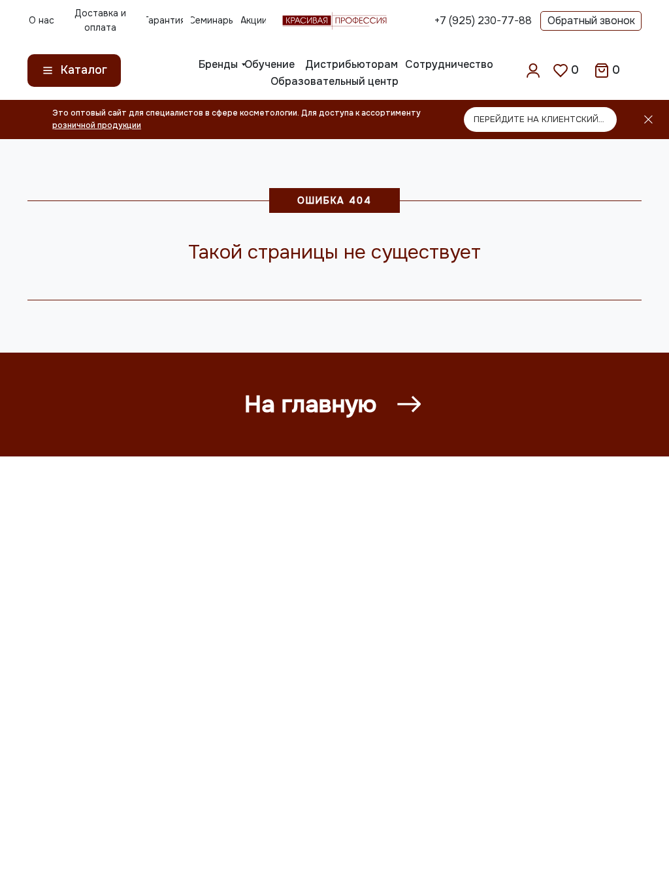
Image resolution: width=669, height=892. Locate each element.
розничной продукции (96, 125)
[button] (591, 21)
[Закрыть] (648, 119)
